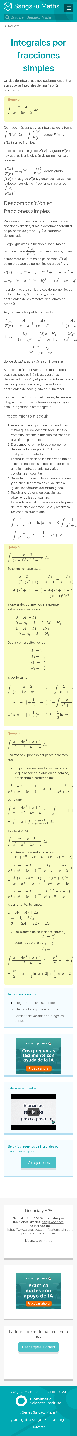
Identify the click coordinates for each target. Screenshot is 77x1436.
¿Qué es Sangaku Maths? (38, 1412)
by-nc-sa (45, 1240)
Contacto (38, 1427)
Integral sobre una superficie (35, 1003)
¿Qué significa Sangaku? (28, 1420)
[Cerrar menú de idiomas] (68, 8)
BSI (63, 1392)
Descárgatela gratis (38, 1347)
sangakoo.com (53, 1222)
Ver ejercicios (38, 1162)
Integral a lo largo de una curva (36, 1009)
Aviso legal (58, 1420)
